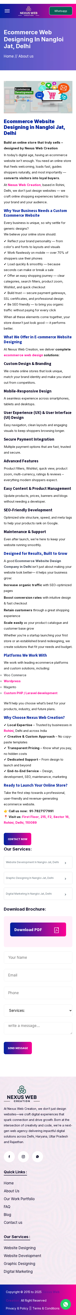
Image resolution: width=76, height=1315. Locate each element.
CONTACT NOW (17, 839)
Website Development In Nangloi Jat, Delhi (32, 862)
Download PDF (28, 929)
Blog (7, 1215)
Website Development (22, 1256)
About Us (11, 1191)
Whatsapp (60, 11)
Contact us (13, 1222)
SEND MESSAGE (18, 1048)
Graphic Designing (19, 1264)
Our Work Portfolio (19, 1199)
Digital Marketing (18, 1271)
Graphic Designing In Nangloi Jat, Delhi (30, 878)
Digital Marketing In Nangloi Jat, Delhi (29, 893)
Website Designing (20, 1248)
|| (30, 1308)
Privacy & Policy (17, 1308)
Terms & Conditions (46, 1308)
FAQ (7, 1207)
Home (9, 56)
